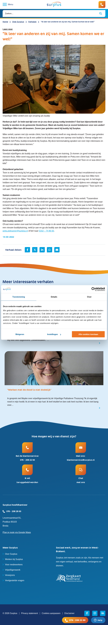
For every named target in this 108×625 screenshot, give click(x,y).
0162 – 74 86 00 (46, 231)
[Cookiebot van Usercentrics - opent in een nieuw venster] (93, 289)
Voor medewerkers (14, 564)
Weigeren (19, 334)
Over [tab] (89, 297)
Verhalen (32, 21)
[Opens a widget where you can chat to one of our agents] (98, 620)
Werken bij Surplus (14, 559)
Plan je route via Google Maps (17, 532)
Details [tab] (54, 297)
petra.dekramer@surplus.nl (15, 231)
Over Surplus (18, 21)
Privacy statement (29, 613)
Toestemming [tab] (18, 297)
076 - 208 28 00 (13, 511)
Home (5, 21)
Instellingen (52, 334)
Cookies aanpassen (51, 613)
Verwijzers (10, 575)
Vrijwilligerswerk (12, 570)
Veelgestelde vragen (14, 580)
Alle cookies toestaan (88, 334)
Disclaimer (69, 613)
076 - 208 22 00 (77, 620)
